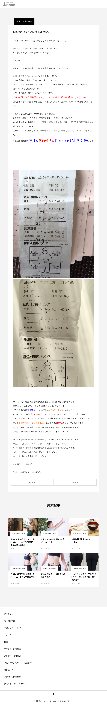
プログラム (8, 614)
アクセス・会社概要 (12, 655)
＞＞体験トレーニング (22, 464)
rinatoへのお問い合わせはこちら (27, 472)
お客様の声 (8, 669)
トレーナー (8, 635)
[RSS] (53, 694)
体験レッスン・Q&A (12, 628)
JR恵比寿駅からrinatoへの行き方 (18, 662)
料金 (6, 641)
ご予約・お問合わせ (12, 676)
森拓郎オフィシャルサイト (15, 683)
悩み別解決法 (9, 621)
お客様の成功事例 (24, 21)
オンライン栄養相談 (12, 648)
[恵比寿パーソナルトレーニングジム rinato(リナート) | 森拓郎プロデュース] (10, 4)
